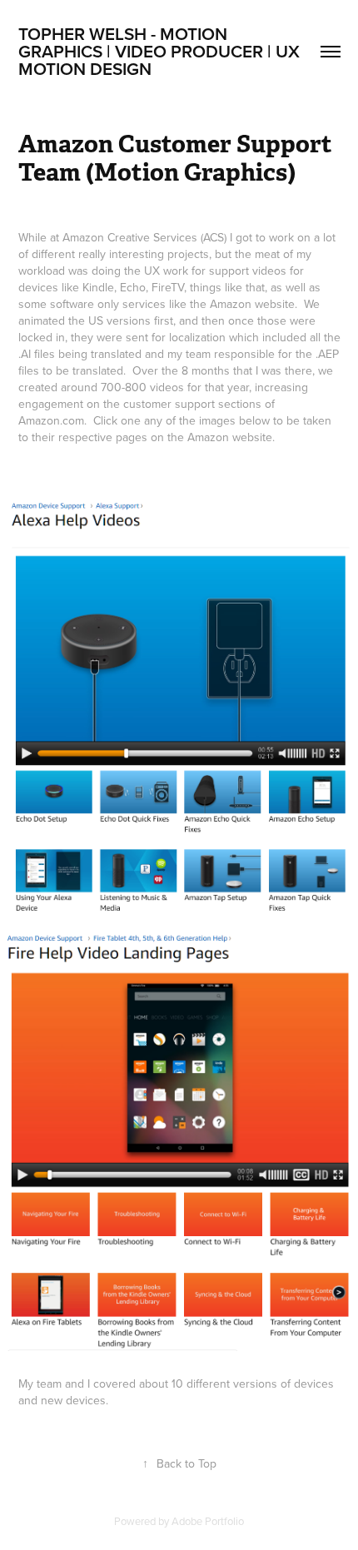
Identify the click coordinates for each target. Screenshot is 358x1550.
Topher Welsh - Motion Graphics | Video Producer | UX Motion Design (161, 51)
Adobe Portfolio (208, 1520)
